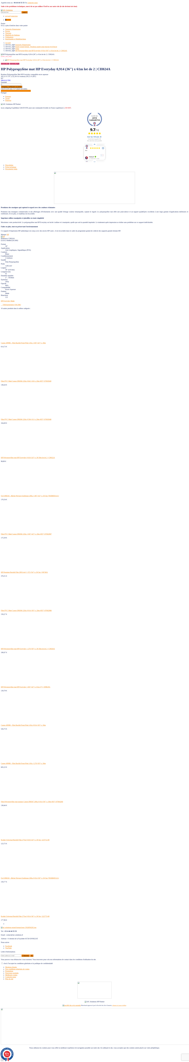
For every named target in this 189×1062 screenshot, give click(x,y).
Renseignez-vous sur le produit (16, 91)
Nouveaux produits (11, 973)
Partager (4, 93)
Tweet (7, 98)
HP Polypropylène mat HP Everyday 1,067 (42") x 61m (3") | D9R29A (25, 687)
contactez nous (32, 3)
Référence (4, 238)
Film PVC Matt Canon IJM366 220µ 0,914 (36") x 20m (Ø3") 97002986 (26, 610)
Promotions (9, 971)
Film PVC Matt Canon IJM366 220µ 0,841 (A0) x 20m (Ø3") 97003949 (26, 381)
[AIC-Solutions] (7, 10)
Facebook (8, 946)
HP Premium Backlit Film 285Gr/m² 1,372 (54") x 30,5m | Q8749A (24, 572)
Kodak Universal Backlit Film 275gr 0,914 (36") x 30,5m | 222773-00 (25, 916)
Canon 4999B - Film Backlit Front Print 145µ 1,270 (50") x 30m (23, 763)
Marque (3, 234)
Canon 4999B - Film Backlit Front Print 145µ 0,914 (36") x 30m (23, 725)
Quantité (4, 82)
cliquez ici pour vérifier (119, 1005)
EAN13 (3, 240)
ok (31, 955)
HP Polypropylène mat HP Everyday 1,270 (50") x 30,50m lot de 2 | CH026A (28, 649)
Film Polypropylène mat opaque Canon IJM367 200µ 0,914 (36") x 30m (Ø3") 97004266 (32, 802)
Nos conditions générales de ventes (17, 969)
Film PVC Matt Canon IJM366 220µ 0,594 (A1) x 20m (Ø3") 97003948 (26, 419)
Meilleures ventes (11, 975)
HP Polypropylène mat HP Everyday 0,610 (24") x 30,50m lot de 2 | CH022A (28, 458)
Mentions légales (11, 967)
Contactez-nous (10, 977)
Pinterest (8, 100)
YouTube (8, 948)
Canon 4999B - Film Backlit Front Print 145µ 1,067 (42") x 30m (23, 343)
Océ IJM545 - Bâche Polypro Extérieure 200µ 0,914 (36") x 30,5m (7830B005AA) (30, 878)
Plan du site (9, 979)
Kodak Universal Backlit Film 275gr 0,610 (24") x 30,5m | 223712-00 (25, 840)
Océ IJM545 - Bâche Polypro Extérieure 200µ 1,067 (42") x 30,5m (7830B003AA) (30, 496)
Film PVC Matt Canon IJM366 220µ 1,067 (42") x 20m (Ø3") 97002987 (26, 534)
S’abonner (25, 955)
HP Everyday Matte (8, 301)
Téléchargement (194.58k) (11, 305)
